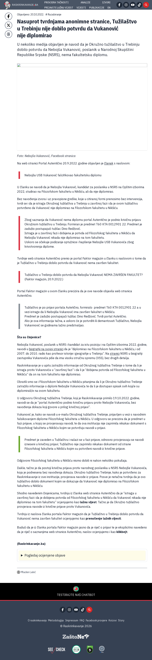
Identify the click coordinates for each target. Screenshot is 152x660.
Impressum (71, 620)
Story (121, 620)
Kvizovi (113, 620)
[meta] (102, 649)
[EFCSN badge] (76, 649)
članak (108, 163)
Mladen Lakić (28, 572)
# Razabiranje (53, 14)
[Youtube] (133, 5)
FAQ (82, 620)
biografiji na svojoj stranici (46, 349)
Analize (85, 2)
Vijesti (81, 7)
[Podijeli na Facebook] (8, 16)
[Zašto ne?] (76, 636)
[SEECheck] (56, 649)
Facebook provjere (96, 620)
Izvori (106, 2)
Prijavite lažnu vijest (58, 7)
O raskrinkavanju (37, 620)
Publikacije (96, 7)
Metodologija (56, 620)
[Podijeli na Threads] (8, 34)
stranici (115, 353)
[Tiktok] (139, 5)
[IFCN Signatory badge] (90, 649)
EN (109, 7)
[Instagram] (126, 5)
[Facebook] (119, 5)
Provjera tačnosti (56, 2)
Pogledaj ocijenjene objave (44, 555)
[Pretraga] (146, 5)
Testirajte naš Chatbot (76, 595)
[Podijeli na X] (8, 25)
